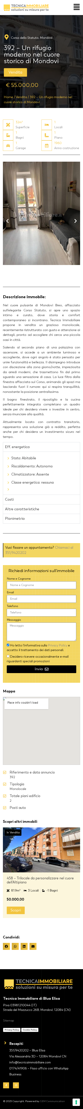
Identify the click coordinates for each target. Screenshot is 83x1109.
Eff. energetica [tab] (17, 447)
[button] (15, 72)
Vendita (21, 97)
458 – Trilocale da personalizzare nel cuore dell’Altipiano (40, 880)
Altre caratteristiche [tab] (22, 509)
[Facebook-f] (6, 1085)
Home (8, 97)
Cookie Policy (30, 1029)
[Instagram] (16, 1085)
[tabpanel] (41, 473)
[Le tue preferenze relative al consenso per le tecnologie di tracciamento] (76, 1102)
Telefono (12, 606)
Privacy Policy (58, 645)
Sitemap (8, 1020)
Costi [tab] (9, 499)
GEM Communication (52, 1101)
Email (10, 592)
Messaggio (14, 620)
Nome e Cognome (19, 578)
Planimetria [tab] (15, 518)
